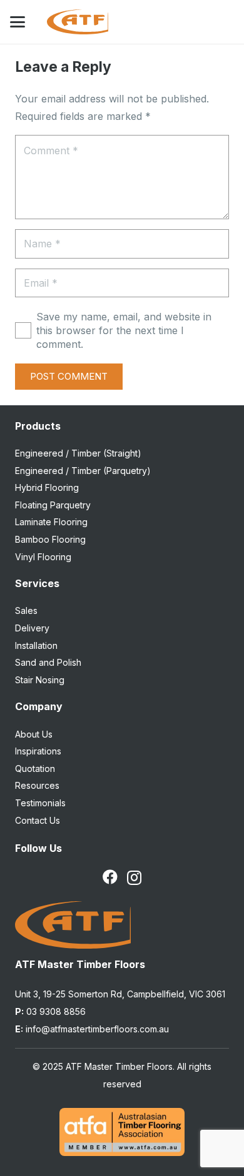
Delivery (32, 628)
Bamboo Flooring (50, 539)
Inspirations (38, 751)
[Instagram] (134, 877)
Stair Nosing (39, 679)
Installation (36, 645)
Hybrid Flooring (47, 487)
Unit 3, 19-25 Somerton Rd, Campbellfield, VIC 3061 (120, 994)
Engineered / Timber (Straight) (78, 453)
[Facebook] (110, 876)
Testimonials (40, 803)
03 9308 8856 (50, 1011)
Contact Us (37, 820)
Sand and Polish (48, 662)
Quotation (35, 768)
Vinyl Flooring (43, 556)
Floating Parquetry (53, 505)
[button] (17, 21)
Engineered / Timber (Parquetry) (83, 470)
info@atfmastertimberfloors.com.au (92, 1029)
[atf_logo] (77, 21)
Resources (37, 785)
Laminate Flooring (51, 521)
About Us (34, 734)
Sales (26, 610)
